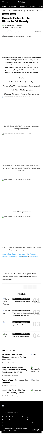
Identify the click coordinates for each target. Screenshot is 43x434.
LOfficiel (6, 385)
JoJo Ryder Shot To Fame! (20, 336)
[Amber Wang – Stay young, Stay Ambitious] (36, 382)
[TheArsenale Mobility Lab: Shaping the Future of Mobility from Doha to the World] (36, 369)
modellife (5, 257)
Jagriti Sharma (10, 25)
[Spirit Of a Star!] (7, 325)
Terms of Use (13, 431)
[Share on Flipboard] (9, 31)
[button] (36, 430)
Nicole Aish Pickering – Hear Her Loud (24, 301)
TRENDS (12, 14)
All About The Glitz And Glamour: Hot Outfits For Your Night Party (14, 357)
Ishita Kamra (7, 375)
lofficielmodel (33, 257)
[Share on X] (6, 31)
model (4, 254)
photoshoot (12, 254)
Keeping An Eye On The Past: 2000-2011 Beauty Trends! (14, 391)
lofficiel (25, 257)
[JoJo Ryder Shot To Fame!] (7, 337)
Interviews (16, 298)
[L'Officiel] (21, 2)
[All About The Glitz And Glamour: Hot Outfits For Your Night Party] (36, 357)
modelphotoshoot (16, 257)
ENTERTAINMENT (25, 298)
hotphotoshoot (22, 254)
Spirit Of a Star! (17, 325)
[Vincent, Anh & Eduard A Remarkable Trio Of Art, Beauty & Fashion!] (7, 314)
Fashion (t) (6, 14)
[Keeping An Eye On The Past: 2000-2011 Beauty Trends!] (36, 392)
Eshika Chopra (8, 362)
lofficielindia (32, 254)
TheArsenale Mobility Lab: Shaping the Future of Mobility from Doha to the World (14, 369)
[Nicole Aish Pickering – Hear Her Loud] (7, 302)
